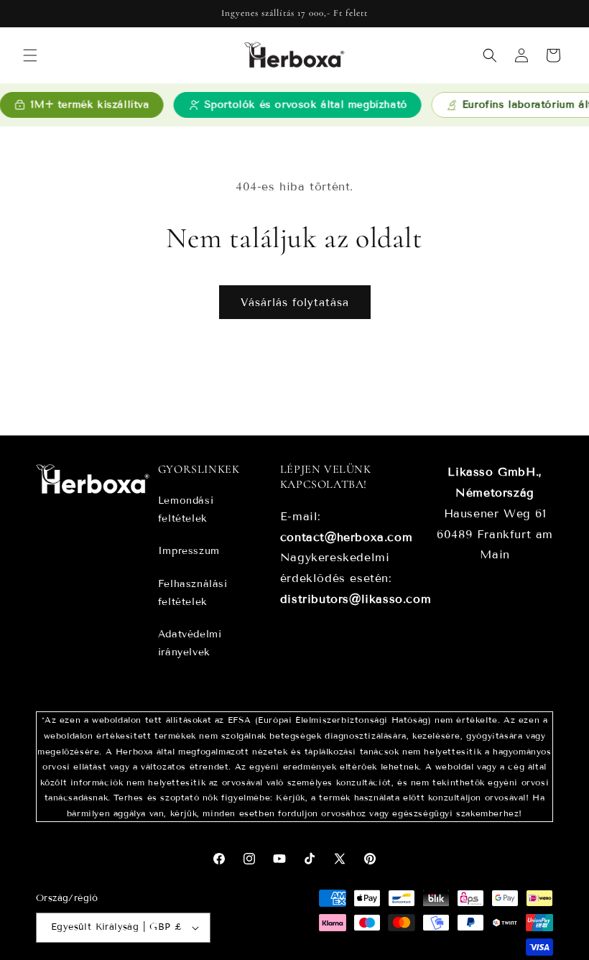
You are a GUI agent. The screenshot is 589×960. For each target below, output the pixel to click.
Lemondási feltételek (185, 509)
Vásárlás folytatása (295, 302)
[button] (30, 55)
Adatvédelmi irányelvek (190, 643)
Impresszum (189, 551)
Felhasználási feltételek (193, 593)
